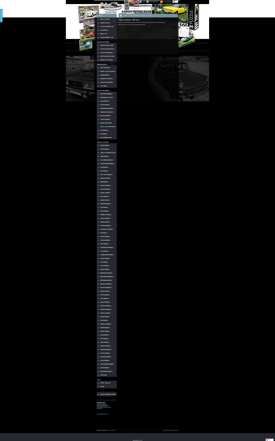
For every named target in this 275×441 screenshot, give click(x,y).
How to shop (143, 15)
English (270, 439)
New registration (153, 1)
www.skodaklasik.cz (102, 406)
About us (126, 15)
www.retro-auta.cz (101, 403)
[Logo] (106, 8)
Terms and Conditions (134, 15)
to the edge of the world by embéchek (104, 408)
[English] (175, 2)
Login (144, 1)
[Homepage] (121, 15)
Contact (149, 15)
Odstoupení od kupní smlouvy (170, 430)
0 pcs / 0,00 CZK (167, 1)
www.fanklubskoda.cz (102, 404)
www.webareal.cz (112, 430)
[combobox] (175, 1)
